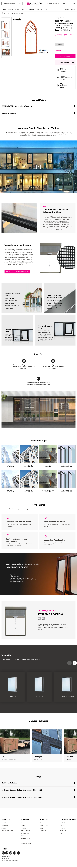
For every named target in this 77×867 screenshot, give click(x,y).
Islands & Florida (25, 838)
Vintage (23, 825)
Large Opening (25, 833)
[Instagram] (14, 853)
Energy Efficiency (65, 828)
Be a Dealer (63, 823)
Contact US (43, 830)
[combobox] (12, 3)
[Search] (20, 3)
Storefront (24, 841)
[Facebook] (3, 853)
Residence (24, 835)
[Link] (34, 3)
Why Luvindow (44, 825)
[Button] (6, 56)
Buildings (23, 828)
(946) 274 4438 (6, 858)
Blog (41, 828)
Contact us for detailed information (17, 271)
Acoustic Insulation (26, 843)
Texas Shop (63, 830)
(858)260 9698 (6, 856)
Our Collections (6, 823)
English (63, 3)
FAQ (61, 833)
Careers (62, 825)
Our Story (42, 823)
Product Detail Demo (7, 830)
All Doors (4, 828)
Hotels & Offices (25, 830)
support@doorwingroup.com (10, 860)
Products (7, 13)
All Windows (15, 13)
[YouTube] (10, 853)
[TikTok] (18, 853)
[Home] (2, 13)
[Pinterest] (7, 853)
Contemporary (25, 823)
